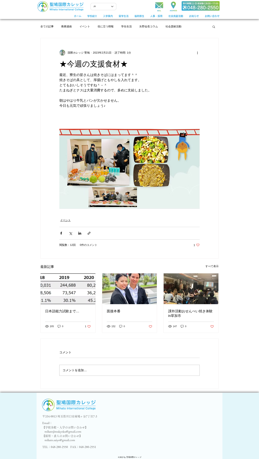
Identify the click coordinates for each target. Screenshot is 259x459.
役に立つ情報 (106, 26)
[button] (108, 16)
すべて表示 (212, 266)
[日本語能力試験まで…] (68, 288)
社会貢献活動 (173, 26)
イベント (84, 26)
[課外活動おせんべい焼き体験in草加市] (191, 288)
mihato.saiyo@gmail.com (60, 440)
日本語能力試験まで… (62, 311)
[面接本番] (129, 288)
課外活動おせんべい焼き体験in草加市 (190, 313)
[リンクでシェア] (89, 233)
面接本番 (113, 311)
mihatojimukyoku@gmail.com (63, 431)
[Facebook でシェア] (61, 233)
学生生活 (126, 26)
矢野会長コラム (148, 26)
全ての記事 (47, 26)
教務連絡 (66, 26)
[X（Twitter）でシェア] (70, 233)
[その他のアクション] (197, 52)
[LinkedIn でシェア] (80, 233)
